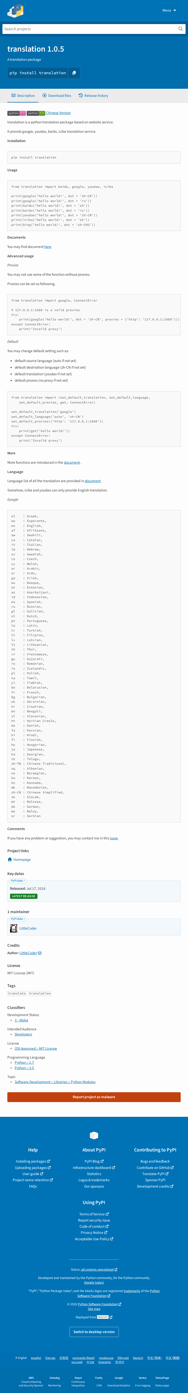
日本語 (63, 1358)
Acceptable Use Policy (92, 1239)
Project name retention (31, 1180)
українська (106, 1358)
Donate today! (94, 1282)
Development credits (153, 1186)
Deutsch (138, 1358)
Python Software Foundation (98, 1304)
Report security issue (94, 1220)
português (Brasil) (83, 1358)
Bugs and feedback (155, 1161)
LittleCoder (28, 953)
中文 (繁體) (173, 1358)
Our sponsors (94, 1186)
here (47, 246)
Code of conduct (92, 1226)
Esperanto (104, 1362)
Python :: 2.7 (24, 1062)
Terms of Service (92, 1214)
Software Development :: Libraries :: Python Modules (55, 1082)
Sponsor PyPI (155, 1180)
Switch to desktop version (94, 1332)
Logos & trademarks (94, 1180)
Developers (23, 1034)
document (72, 462)
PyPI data (17, 881)
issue (114, 838)
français (50, 1358)
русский (76, 1362)
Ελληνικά (123, 1358)
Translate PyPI (153, 1174)
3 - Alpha (21, 1020)
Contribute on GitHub (153, 1167)
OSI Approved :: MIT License (36, 1048)
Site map (94, 1309)
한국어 (119, 1362)
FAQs (33, 1186)
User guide (31, 1174)
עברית (90, 1362)
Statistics (94, 1174)
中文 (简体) (154, 1358)
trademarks (132, 1291)
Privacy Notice (92, 1232)
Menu (167, 10)
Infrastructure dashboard (92, 1167)
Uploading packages (31, 1167)
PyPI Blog (92, 1161)
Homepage (22, 859)
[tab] (22, 95)
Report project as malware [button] (94, 1097)
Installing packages (31, 1161)
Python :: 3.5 (24, 1068)
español (36, 1358)
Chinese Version (58, 112)
